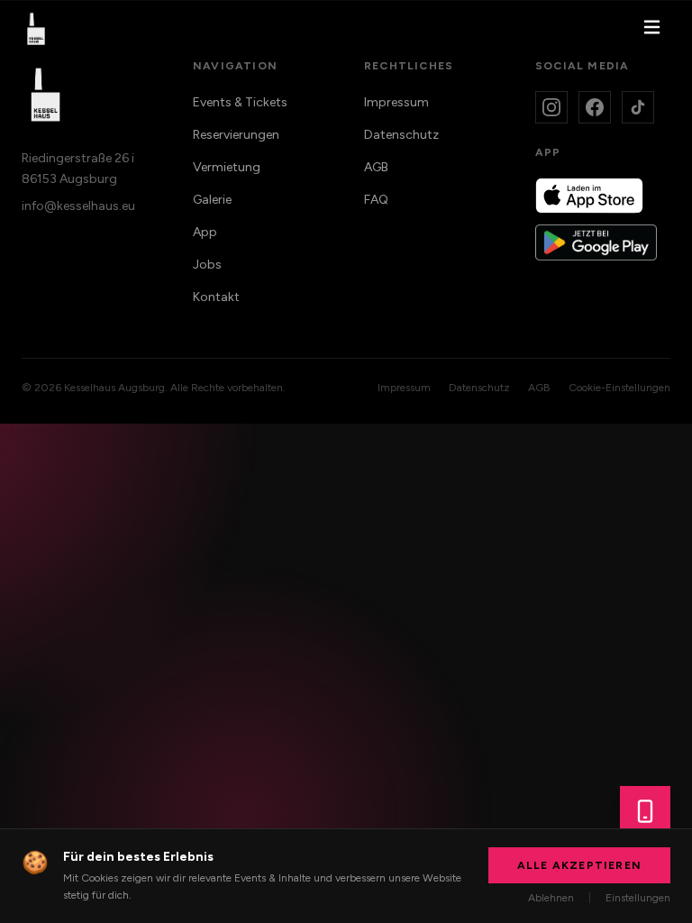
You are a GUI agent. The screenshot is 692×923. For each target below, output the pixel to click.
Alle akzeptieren (579, 865)
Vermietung (226, 167)
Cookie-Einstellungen (619, 387)
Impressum (396, 102)
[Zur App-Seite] (645, 811)
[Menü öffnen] (651, 29)
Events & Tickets (240, 102)
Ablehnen (551, 897)
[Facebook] (594, 107)
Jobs (207, 264)
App (205, 232)
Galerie (212, 199)
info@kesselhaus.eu (78, 206)
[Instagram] (551, 107)
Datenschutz (401, 134)
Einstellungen (638, 897)
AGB (376, 167)
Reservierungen (236, 134)
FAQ (376, 199)
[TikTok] (638, 107)
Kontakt (216, 297)
